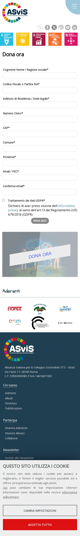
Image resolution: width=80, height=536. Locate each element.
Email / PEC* (11, 171)
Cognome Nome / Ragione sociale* (25, 69)
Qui (5, 487)
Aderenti (10, 393)
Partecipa (10, 420)
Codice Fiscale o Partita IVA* (21, 84)
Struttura (11, 403)
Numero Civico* (13, 113)
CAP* (6, 128)
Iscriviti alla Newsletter (19, 458)
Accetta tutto (40, 525)
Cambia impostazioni (40, 510)
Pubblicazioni (13, 408)
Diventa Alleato (15, 433)
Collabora (11, 438)
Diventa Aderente (16, 428)
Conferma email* (14, 186)
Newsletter (11, 450)
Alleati (9, 398)
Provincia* (9, 157)
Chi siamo (10, 385)
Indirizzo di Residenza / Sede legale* (26, 98)
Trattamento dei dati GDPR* (26, 200)
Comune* (9, 142)
